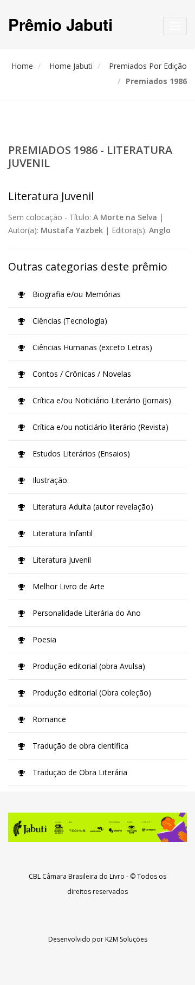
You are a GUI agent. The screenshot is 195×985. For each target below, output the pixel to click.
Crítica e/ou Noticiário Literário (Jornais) (100, 400)
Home (22, 66)
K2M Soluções (126, 939)
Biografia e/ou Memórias (75, 294)
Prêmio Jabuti (60, 24)
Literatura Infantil (61, 533)
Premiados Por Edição (148, 66)
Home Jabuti (71, 66)
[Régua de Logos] (97, 827)
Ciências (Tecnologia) (68, 321)
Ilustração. (49, 480)
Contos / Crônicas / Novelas (80, 374)
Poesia (43, 639)
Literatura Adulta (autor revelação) (91, 506)
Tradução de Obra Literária (78, 772)
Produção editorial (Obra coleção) (90, 692)
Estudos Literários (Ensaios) (80, 453)
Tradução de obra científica (79, 746)
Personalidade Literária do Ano (85, 613)
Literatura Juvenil (60, 560)
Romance (48, 719)
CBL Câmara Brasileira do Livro (77, 876)
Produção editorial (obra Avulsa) (87, 666)
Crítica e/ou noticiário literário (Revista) (99, 427)
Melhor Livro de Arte (67, 586)
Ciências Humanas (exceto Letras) (91, 347)
